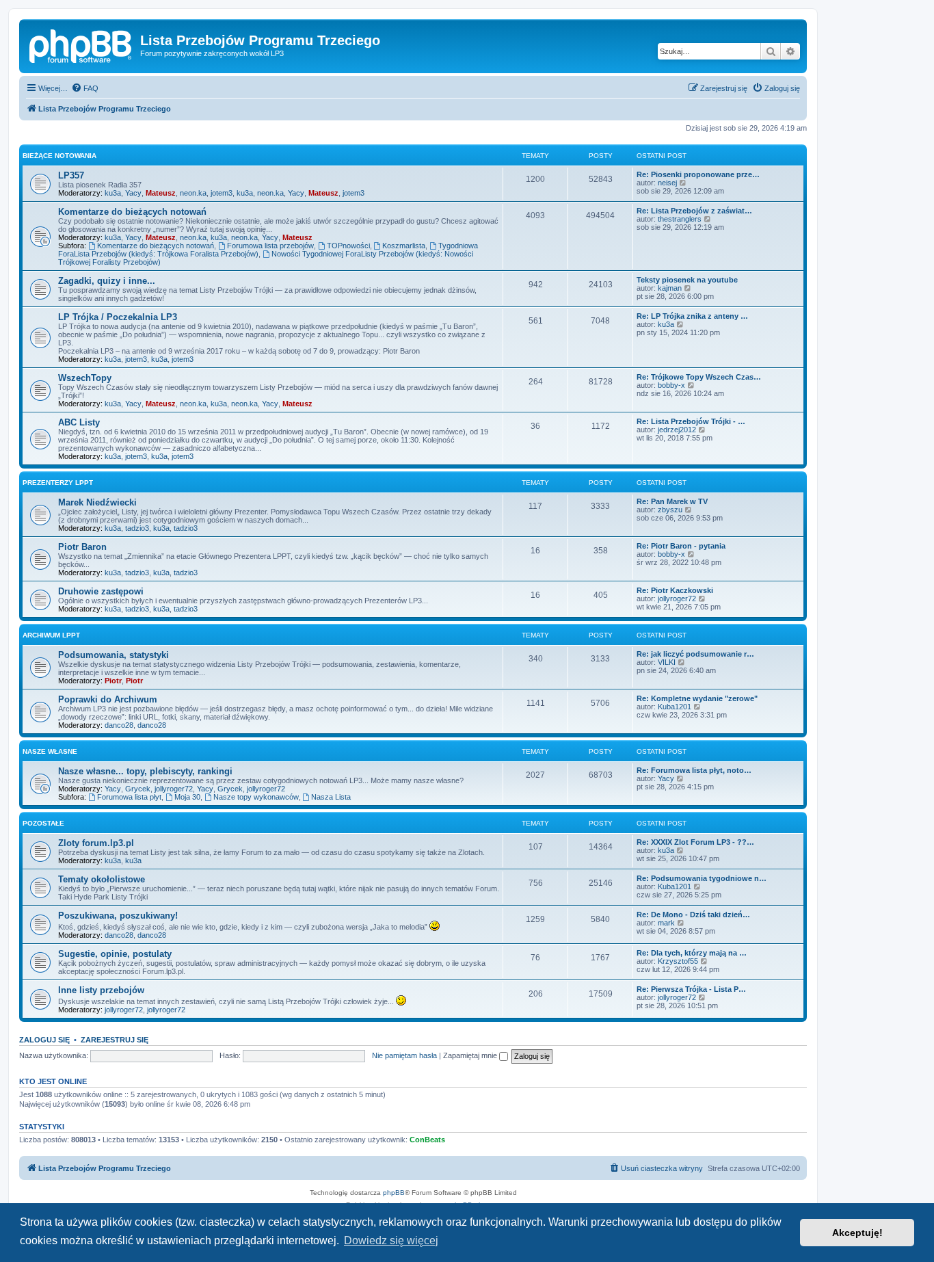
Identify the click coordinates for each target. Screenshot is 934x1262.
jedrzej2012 (677, 429)
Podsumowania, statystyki (113, 655)
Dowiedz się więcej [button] (391, 1240)
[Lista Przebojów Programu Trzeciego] (81, 44)
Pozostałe (43, 823)
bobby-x (671, 385)
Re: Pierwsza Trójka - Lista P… (691, 989)
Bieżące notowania (59, 155)
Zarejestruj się (114, 1040)
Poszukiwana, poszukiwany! (118, 915)
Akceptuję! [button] (857, 1232)
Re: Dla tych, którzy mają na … (692, 953)
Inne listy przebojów (101, 990)
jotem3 (221, 193)
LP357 (71, 175)
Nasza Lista (331, 797)
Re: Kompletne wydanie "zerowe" (697, 698)
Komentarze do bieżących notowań (132, 212)
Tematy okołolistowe (101, 879)
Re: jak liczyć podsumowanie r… (695, 654)
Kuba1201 (674, 706)
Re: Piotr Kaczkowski (675, 590)
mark (666, 923)
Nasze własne (50, 751)
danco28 (119, 725)
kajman (670, 288)
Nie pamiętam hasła (404, 1055)
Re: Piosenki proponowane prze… (698, 174)
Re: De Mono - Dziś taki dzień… (693, 914)
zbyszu (670, 509)
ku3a (113, 193)
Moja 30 (187, 797)
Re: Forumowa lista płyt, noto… (694, 770)
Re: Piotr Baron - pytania (681, 546)
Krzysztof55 (678, 961)
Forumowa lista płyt (129, 797)
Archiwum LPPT (51, 635)
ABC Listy (79, 422)
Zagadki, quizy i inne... (106, 281)
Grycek (137, 789)
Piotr (113, 680)
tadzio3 (137, 528)
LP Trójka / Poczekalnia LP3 (117, 317)
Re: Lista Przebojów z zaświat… (694, 211)
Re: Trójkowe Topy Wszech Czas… (699, 377)
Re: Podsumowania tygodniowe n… (701, 878)
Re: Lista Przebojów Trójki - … (691, 421)
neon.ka (193, 193)
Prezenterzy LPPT (58, 482)
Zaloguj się (44, 1040)
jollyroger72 (677, 598)
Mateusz (161, 193)
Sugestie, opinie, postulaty (115, 954)
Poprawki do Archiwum (107, 699)
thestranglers (680, 219)
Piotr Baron (82, 547)
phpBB (394, 1192)
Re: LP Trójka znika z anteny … (692, 316)
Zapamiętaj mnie (471, 1055)
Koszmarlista (403, 245)
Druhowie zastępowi (101, 591)
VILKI (667, 662)
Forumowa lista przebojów (270, 245)
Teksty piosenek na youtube (687, 280)
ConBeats (427, 1139)
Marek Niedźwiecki (97, 502)
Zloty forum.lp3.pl (96, 843)
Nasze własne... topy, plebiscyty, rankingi (145, 771)
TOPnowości (348, 245)
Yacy (133, 193)
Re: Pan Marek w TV (672, 501)
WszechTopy (84, 378)
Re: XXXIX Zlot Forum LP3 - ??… (695, 842)
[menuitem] (84, 88)
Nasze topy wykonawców (256, 797)
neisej (667, 183)
